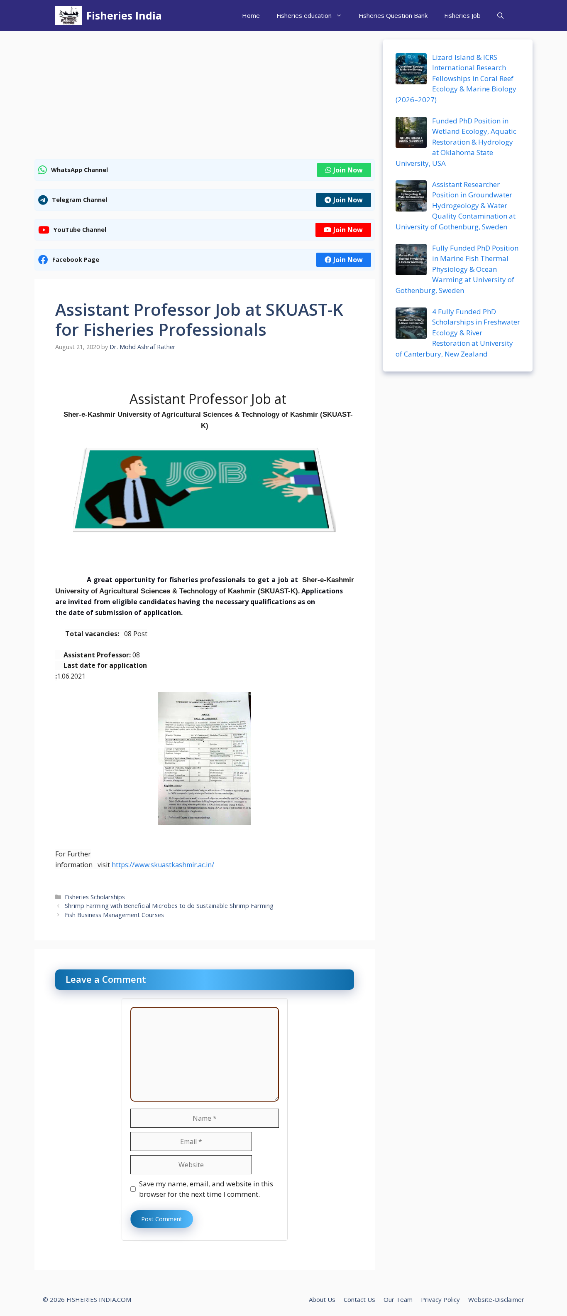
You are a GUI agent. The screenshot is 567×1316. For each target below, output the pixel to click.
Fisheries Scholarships (95, 897)
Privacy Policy (440, 1299)
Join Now (348, 170)
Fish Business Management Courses (114, 915)
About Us (322, 1299)
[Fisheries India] (68, 15)
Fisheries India (124, 15)
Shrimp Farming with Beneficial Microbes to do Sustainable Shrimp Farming (169, 906)
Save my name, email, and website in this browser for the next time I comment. (206, 1189)
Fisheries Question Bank (393, 15)
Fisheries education (304, 15)
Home (251, 15)
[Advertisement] (204, 97)
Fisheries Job (462, 15)
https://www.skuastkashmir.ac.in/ (163, 864)
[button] (500, 15)
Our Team (398, 1299)
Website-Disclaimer (496, 1299)
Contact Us (359, 1299)
